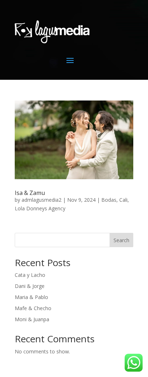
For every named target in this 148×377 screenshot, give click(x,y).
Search (121, 240)
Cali (123, 199)
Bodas (108, 199)
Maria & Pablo (31, 297)
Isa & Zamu (30, 193)
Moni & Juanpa (32, 319)
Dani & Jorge (30, 286)
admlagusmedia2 (41, 199)
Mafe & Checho (33, 308)
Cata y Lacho (30, 274)
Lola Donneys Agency (40, 208)
